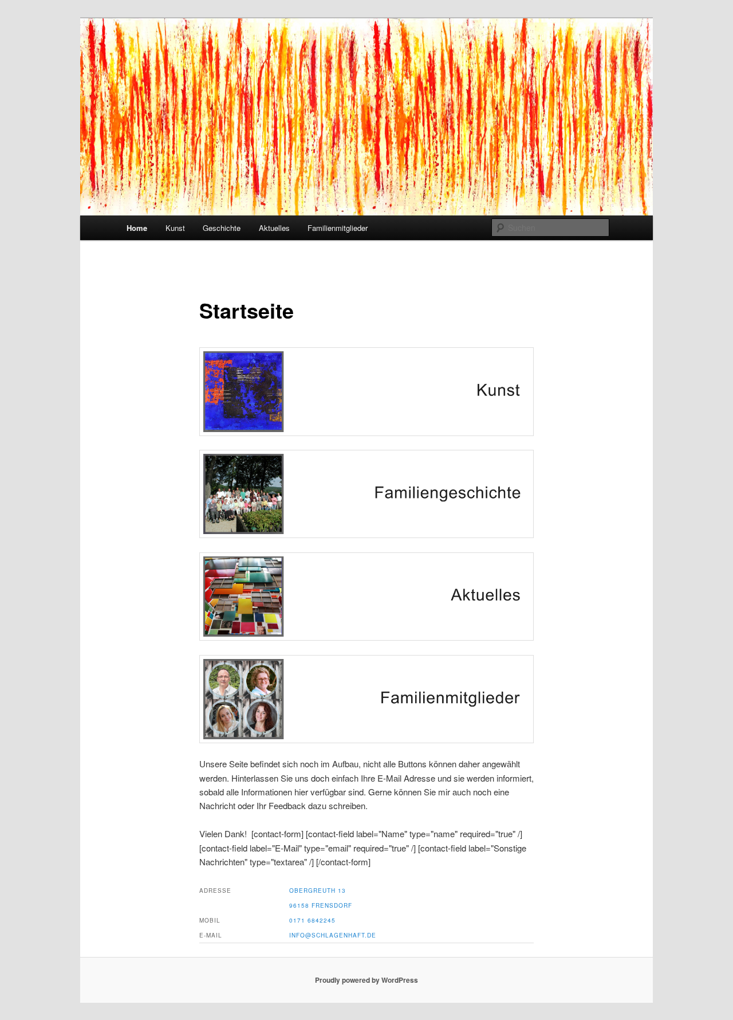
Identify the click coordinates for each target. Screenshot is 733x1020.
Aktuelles (274, 227)
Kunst (175, 227)
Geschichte (222, 227)
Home (137, 227)
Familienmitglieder (338, 227)
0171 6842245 (312, 920)
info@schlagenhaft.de (332, 935)
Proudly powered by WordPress (366, 980)
